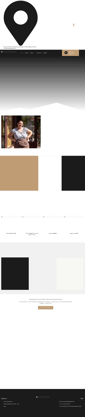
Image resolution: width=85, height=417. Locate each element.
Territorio (38, 52)
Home (21, 52)
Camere (32, 52)
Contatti (45, 52)
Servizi (26, 52)
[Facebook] (73, 24)
